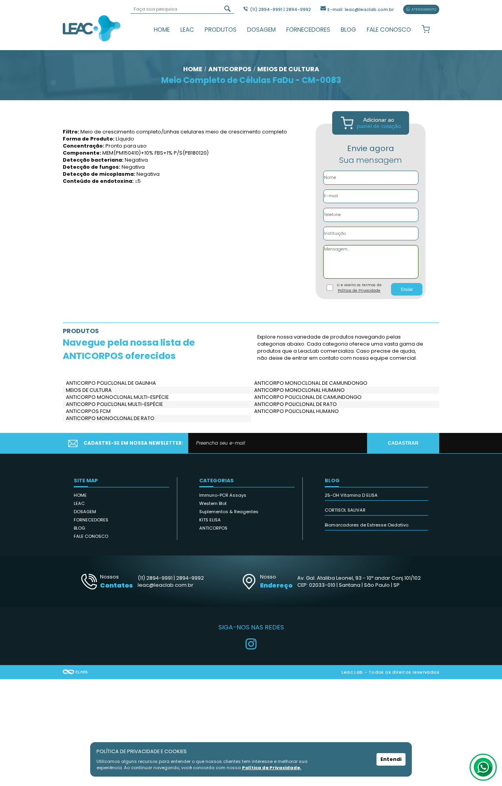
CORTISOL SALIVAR (345, 510)
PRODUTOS (220, 29)
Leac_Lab (92, 28)
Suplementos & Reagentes (228, 511)
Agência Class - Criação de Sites (75, 672)
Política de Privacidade (359, 290)
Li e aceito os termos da (359, 287)
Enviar (407, 289)
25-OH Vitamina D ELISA (351, 495)
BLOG (348, 29)
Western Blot (213, 503)
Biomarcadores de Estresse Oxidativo (366, 525)
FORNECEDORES (308, 29)
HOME (162, 29)
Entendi (391, 759)
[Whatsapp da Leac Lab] (483, 767)
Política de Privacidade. (271, 767)
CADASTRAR (403, 443)
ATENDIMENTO (423, 9)
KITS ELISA (210, 520)
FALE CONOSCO (389, 29)
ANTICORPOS (213, 528)
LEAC (187, 29)
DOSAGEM (261, 29)
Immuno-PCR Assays (222, 495)
